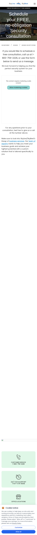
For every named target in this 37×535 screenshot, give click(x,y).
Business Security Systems (29, 45)
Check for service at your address (18, 8)
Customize (18, 527)
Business (15, 45)
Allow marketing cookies (18, 87)
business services (16, 141)
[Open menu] (34, 3)
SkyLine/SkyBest (5, 45)
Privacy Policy (16, 523)
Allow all (18, 532)
